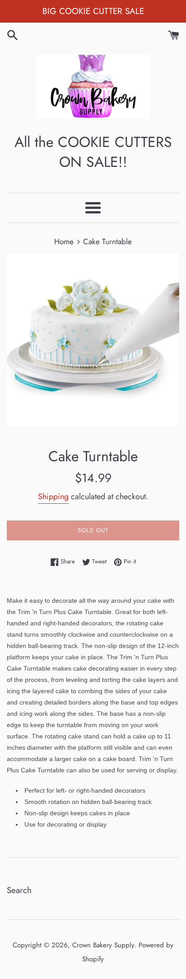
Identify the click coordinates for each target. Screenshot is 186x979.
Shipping (53, 496)
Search (19, 890)
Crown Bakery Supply (103, 945)
